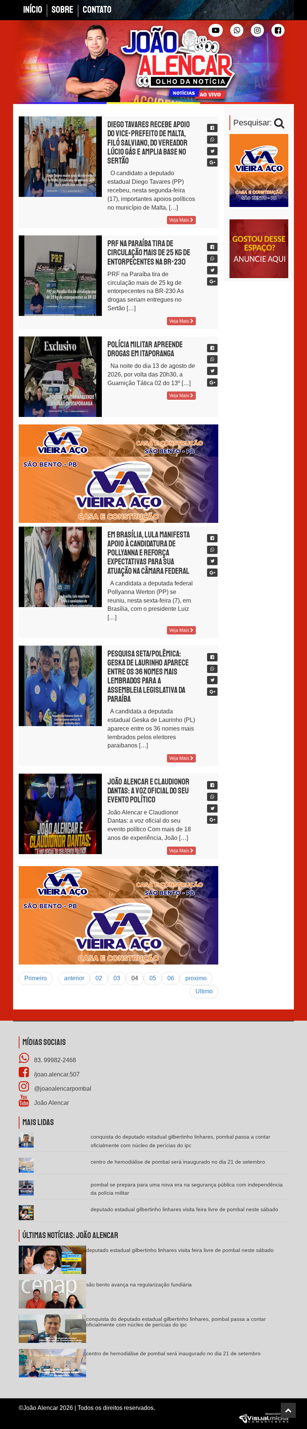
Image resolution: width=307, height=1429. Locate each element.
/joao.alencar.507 (56, 1074)
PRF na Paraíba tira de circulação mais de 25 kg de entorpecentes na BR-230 (148, 252)
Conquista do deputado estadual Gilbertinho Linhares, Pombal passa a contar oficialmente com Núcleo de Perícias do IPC (176, 1322)
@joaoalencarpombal (62, 1088)
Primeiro (35, 978)
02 (98, 978)
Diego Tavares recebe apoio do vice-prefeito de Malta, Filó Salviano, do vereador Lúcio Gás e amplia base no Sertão (148, 142)
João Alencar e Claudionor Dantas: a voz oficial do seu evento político (148, 791)
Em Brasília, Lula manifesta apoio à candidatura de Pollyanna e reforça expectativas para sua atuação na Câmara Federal (148, 553)
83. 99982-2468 (54, 1060)
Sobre (62, 10)
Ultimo (204, 991)
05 (152, 978)
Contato (97, 10)
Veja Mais (179, 220)
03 (116, 978)
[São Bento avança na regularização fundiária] (52, 1297)
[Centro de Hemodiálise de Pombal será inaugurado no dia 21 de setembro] (52, 1365)
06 (170, 978)
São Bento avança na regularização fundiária (139, 1285)
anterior (74, 978)
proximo (196, 978)
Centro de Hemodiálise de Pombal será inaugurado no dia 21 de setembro (178, 1162)
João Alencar (51, 1103)
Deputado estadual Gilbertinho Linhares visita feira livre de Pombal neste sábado (184, 1209)
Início (32, 10)
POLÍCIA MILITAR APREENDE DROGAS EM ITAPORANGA (145, 349)
